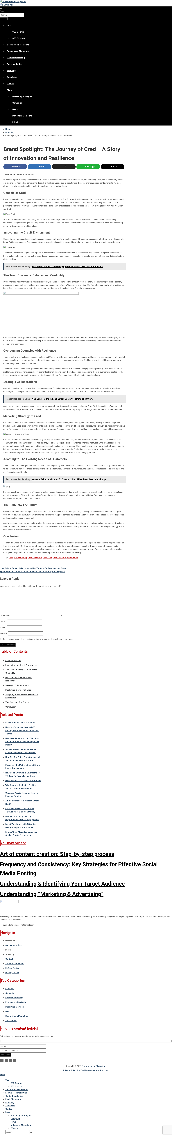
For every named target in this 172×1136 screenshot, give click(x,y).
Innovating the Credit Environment (21, 665)
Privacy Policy (12, 972)
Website (3, 633)
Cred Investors (35, 557)
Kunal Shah (72, 557)
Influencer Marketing (22, 116)
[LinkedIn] (10, 1060)
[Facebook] (1, 1060)
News (15, 109)
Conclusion (10, 707)
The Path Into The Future (17, 702)
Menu (2, 1074)
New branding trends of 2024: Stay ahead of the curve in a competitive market (22, 741)
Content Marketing (16, 57)
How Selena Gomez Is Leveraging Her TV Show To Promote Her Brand (33, 568)
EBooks (15, 122)
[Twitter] (6, 1060)
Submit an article (13, 945)
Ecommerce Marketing (18, 51)
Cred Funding (20, 557)
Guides (10, 83)
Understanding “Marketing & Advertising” (51, 894)
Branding (11, 70)
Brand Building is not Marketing (20, 723)
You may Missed (13, 843)
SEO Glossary (18, 38)
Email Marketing (14, 64)
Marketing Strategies (22, 96)
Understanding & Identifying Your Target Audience (62, 883)
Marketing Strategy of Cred (18, 690)
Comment (5, 615)
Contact (9, 959)
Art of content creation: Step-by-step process (57, 854)
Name (3, 621)
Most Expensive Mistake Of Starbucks (23, 780)
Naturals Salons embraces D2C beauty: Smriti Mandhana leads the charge (22, 730)
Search (3, 11)
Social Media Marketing (18, 45)
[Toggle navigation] (1, 8)
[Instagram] (14, 1060)
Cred (11, 557)
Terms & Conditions (14, 963)
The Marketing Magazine (93, 1066)
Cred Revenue (59, 557)
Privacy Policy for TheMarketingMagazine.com (85, 1070)
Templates (12, 77)
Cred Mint (47, 557)
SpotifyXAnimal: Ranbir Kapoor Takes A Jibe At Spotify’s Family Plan (32, 571)
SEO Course (18, 32)
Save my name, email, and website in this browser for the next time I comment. (38, 639)
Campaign (17, 103)
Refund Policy (12, 968)
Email (3, 627)
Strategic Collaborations (17, 685)
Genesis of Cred (13, 660)
